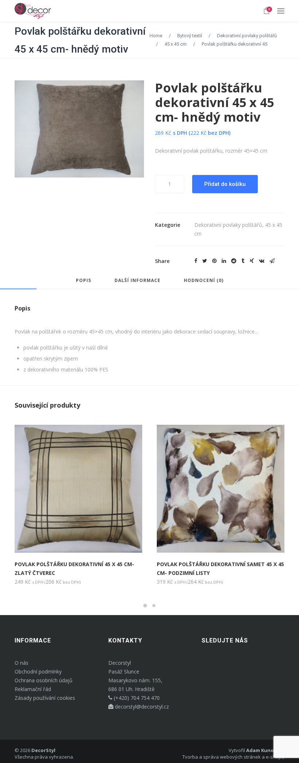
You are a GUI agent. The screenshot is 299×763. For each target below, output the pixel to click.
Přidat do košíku (225, 184)
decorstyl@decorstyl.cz (141, 706)
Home (156, 35)
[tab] (83, 283)
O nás (21, 662)
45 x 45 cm (175, 44)
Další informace (137, 280)
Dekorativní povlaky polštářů (247, 35)
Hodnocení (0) (204, 280)
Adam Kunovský (265, 750)
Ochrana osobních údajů (44, 680)
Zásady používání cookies (45, 697)
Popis (83, 280)
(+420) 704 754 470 (136, 697)
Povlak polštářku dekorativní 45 (234, 44)
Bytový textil (189, 35)
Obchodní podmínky (38, 671)
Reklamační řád (33, 689)
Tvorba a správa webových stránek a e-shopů (233, 757)
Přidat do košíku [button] (45, 539)
